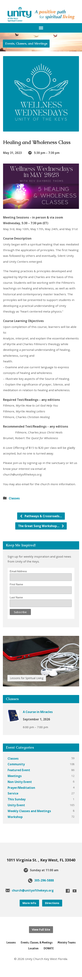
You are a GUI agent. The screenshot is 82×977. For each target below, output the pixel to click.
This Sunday (17, 799)
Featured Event (19, 770)
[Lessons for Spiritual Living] (41, 684)
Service (13, 793)
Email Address (18, 571)
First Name (16, 584)
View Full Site (41, 929)
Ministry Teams (67, 942)
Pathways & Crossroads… (43, 516)
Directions (52, 903)
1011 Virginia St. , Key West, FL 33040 (41, 860)
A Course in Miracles (38, 712)
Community (16, 764)
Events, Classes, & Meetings (36, 942)
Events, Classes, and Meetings (26, 43)
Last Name (16, 597)
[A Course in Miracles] (13, 719)
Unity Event (16, 805)
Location (33, 948)
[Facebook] (68, 891)
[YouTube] (74, 891)
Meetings (15, 776)
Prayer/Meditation (21, 788)
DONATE (49, 948)
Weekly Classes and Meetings (29, 811)
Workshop (15, 817)
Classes (14, 498)
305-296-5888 (44, 880)
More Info (29, 903)
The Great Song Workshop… (39, 526)
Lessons (11, 942)
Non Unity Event (20, 782)
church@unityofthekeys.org (33, 890)
